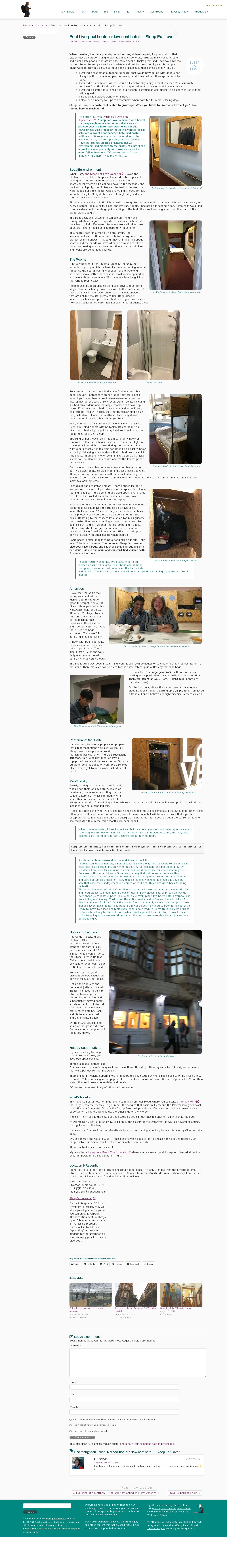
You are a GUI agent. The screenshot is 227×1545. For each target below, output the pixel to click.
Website (73, 1407)
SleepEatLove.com (80, 1198)
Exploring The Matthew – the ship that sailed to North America (114, 1492)
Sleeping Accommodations (122, 41)
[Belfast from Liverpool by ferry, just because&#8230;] (90, 1295)
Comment (75, 1345)
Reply (193, 1459)
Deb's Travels (94, 41)
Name (73, 1382)
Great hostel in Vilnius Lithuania (175, 1308)
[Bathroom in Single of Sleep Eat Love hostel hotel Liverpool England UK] (96, 345)
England (105, 41)
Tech (83, 11)
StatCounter (184, 1508)
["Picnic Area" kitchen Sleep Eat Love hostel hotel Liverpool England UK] (155, 615)
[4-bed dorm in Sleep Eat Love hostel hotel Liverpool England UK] (175, 150)
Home (27, 25)
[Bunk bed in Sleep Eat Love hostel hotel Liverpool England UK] (175, 428)
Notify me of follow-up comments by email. (95, 1425)
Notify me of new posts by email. (89, 1431)
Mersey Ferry (187, 1101)
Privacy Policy (158, 1515)
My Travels (67, 11)
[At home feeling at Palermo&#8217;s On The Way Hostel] (136, 1295)
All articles (40, 25)
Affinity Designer (156, 1528)
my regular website (56, 1518)
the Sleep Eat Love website (102, 173)
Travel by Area (178, 11)
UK (137, 41)
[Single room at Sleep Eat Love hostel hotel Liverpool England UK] (175, 254)
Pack (95, 11)
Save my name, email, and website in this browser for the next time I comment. (114, 1419)
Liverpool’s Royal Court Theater (107, 1152)
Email (73, 1394)
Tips (139, 11)
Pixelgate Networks (165, 1508)
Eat (128, 11)
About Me (201, 11)
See (106, 11)
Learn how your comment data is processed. (147, 1443)
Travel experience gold (185, 1492)
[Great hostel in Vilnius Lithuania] (181, 1295)
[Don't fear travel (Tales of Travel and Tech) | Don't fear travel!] (26, 9)
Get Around (156, 11)
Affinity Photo (181, 1525)
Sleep (117, 11)
